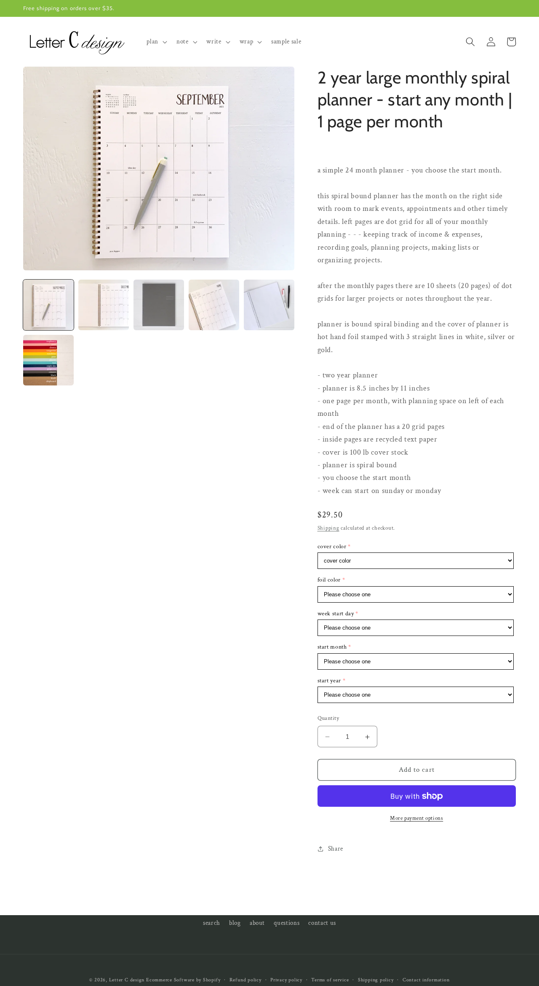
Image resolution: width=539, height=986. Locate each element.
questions (286, 923)
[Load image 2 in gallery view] (103, 305)
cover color (332, 547)
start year (330, 680)
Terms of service (330, 980)
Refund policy (245, 980)
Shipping (328, 528)
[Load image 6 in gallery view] (48, 360)
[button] (156, 41)
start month (332, 647)
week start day (336, 613)
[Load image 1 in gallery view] (48, 305)
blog (235, 923)
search (211, 923)
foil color (329, 580)
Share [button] (335, 849)
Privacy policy (286, 980)
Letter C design (127, 980)
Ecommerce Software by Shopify (183, 980)
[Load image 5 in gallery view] (269, 305)
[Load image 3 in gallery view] (158, 305)
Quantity (328, 718)
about (257, 923)
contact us (322, 923)
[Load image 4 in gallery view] (214, 305)
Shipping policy (376, 980)
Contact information (426, 980)
